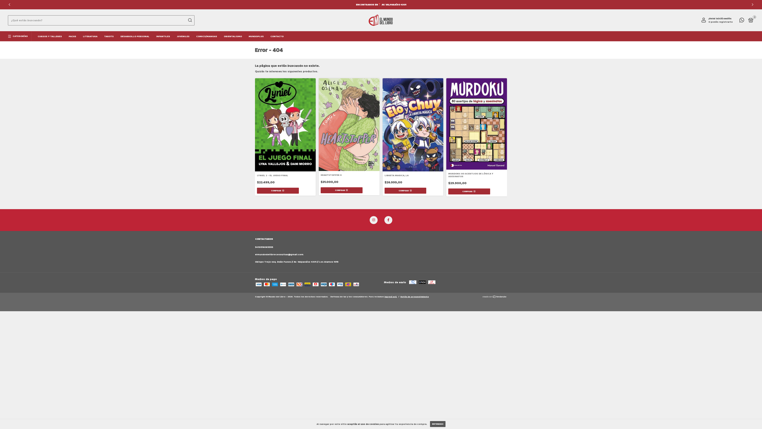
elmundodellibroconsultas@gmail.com (279, 254)
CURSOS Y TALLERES (50, 36)
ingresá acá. (390, 296)
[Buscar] (190, 20)
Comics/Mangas (206, 36)
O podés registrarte (720, 22)
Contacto (277, 36)
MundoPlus (256, 36)
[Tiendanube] (494, 297)
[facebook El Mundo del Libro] (388, 220)
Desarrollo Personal (134, 36)
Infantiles (163, 36)
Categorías (20, 36)
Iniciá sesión (723, 18)
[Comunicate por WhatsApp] (741, 21)
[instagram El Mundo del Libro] (374, 220)
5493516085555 (264, 247)
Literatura (90, 36)
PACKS (72, 36)
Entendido (438, 424)
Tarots (109, 36)
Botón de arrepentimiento (414, 296)
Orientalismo (233, 36)
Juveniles (183, 36)
